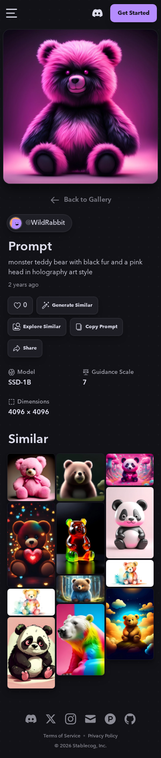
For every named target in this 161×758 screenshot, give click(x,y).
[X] (51, 719)
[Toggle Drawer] (11, 13)
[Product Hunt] (110, 719)
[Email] (90, 719)
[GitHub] (130, 719)
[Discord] (97, 13)
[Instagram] (70, 719)
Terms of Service (61, 736)
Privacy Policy (103, 736)
